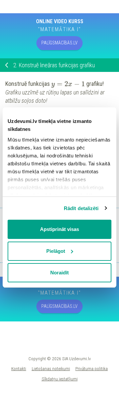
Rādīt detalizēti (81, 208)
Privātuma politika (91, 368)
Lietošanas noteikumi (51, 368)
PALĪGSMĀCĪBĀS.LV (59, 42)
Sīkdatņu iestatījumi (60, 378)
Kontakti (18, 368)
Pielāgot (55, 251)
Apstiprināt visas (59, 229)
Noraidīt (59, 272)
